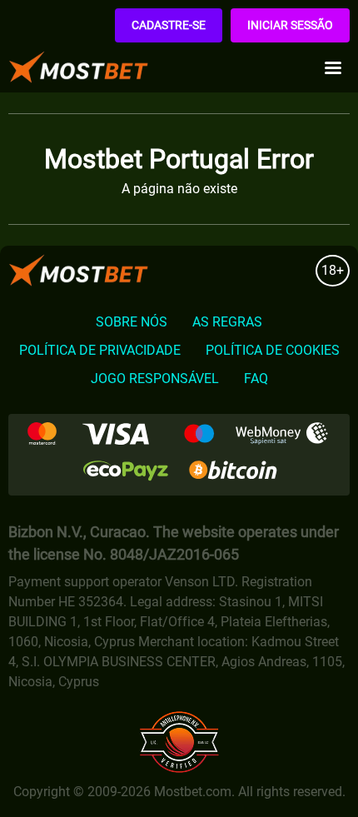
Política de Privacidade (100, 350)
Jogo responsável (155, 378)
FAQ (256, 378)
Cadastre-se (169, 25)
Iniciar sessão (290, 25)
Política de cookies (273, 350)
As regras (227, 322)
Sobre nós (131, 322)
